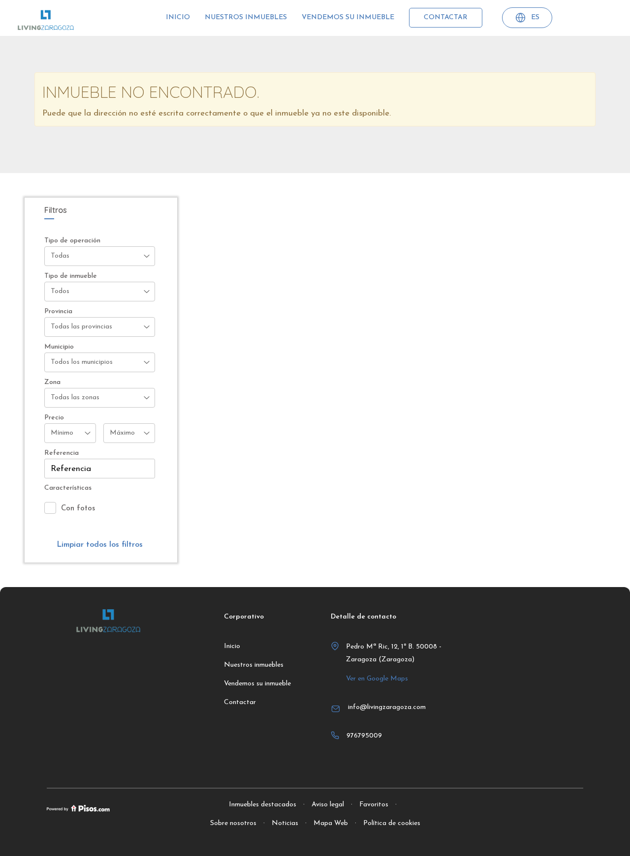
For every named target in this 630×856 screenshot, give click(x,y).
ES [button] (535, 17)
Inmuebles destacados (262, 804)
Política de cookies (391, 823)
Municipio (59, 347)
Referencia (61, 453)
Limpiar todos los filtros (100, 545)
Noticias (285, 823)
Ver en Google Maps (377, 678)
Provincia (58, 311)
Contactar (446, 17)
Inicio (178, 17)
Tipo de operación (72, 240)
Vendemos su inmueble (348, 17)
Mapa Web (331, 823)
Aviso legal (328, 804)
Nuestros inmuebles (246, 17)
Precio (54, 417)
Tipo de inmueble (70, 276)
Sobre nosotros (233, 823)
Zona (52, 382)
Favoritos (373, 804)
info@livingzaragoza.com (387, 707)
